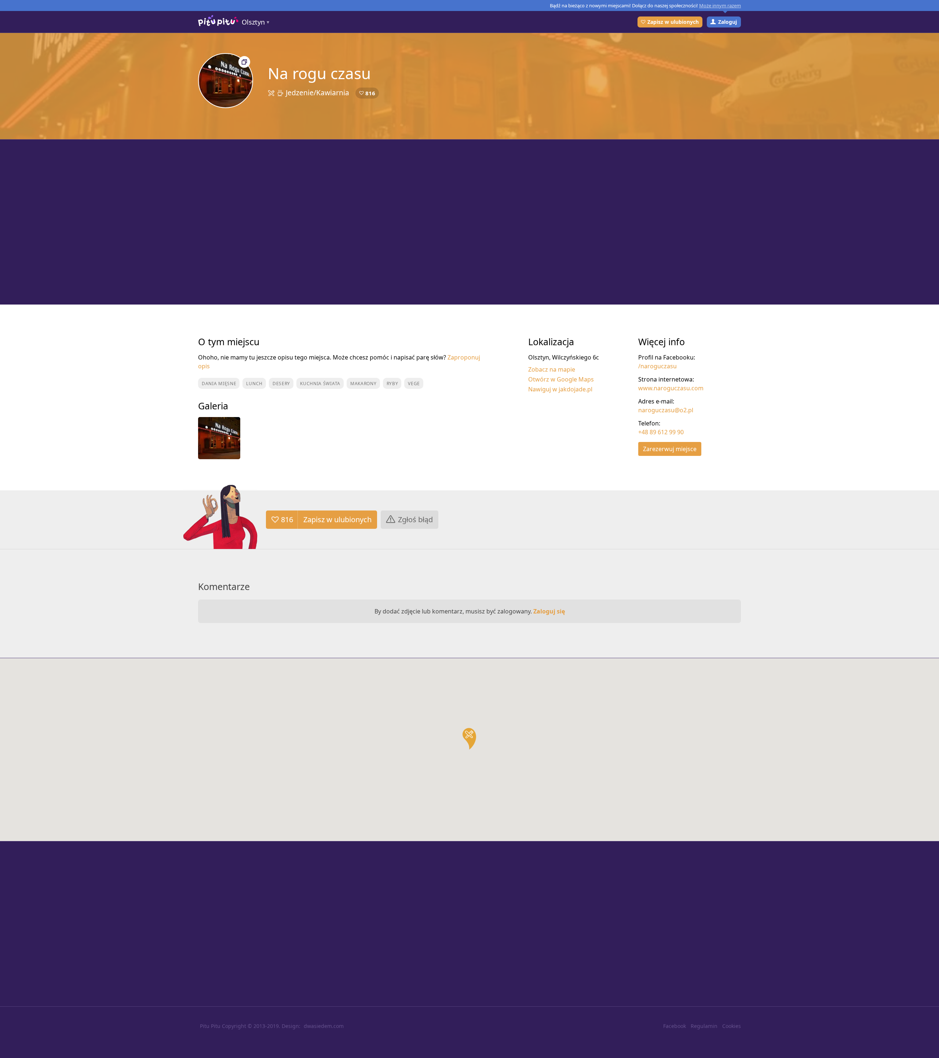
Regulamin (704, 1025)
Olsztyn (253, 22)
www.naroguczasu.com (671, 388)
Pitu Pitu (210, 1025)
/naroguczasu (657, 366)
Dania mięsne (219, 383)
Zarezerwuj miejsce (670, 449)
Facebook (674, 1025)
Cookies (731, 1025)
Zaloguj (727, 21)
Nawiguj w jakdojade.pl (560, 389)
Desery (281, 383)
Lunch (254, 383)
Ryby (392, 383)
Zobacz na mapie (551, 369)
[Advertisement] (469, 222)
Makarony (363, 383)
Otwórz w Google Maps (561, 379)
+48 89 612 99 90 (661, 432)
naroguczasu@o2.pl (665, 410)
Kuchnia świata (320, 383)
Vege (414, 383)
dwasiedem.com (324, 1025)
